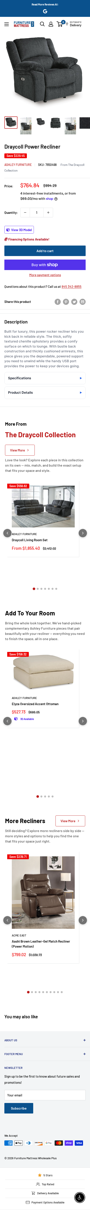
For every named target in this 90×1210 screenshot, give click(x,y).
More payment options (45, 275)
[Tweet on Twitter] (74, 301)
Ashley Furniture (18, 165)
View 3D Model (21, 230)
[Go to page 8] (54, 992)
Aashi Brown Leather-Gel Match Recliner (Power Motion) (41, 943)
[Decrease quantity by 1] (25, 212)
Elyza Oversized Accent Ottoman (35, 704)
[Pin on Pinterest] (66, 301)
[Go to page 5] (49, 589)
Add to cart (45, 251)
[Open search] (42, 24)
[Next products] (83, 533)
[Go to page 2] (38, 589)
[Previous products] (7, 533)
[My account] (51, 24)
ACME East (19, 935)
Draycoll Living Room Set (30, 540)
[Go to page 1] (34, 588)
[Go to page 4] (45, 589)
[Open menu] (6, 24)
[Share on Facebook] (58, 301)
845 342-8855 (71, 286)
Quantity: (11, 212)
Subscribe (19, 1108)
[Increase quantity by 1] (48, 212)
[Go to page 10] (62, 992)
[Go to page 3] (41, 589)
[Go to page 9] (58, 992)
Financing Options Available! (28, 239)
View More (17, 450)
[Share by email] (83, 301)
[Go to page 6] (53, 589)
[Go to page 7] (56, 589)
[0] (59, 24)
